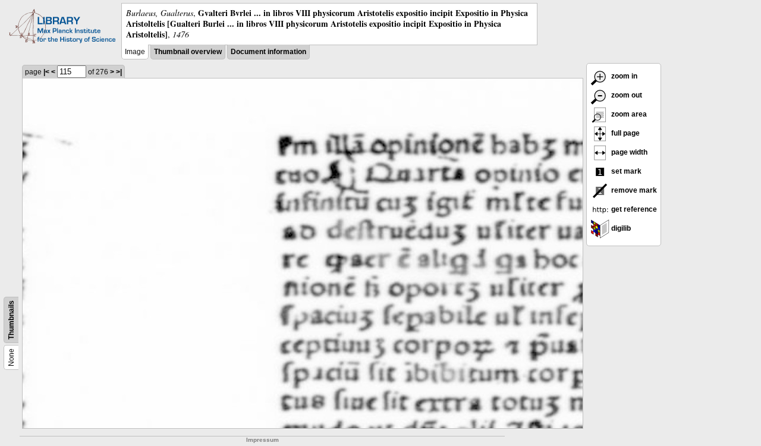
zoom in (623, 76)
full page (624, 133)
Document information (268, 52)
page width (628, 152)
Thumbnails (11, 320)
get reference (633, 209)
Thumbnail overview (188, 52)
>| (119, 72)
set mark (625, 171)
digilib (620, 228)
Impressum (262, 439)
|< (46, 72)
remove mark (633, 190)
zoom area (628, 114)
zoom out (625, 95)
